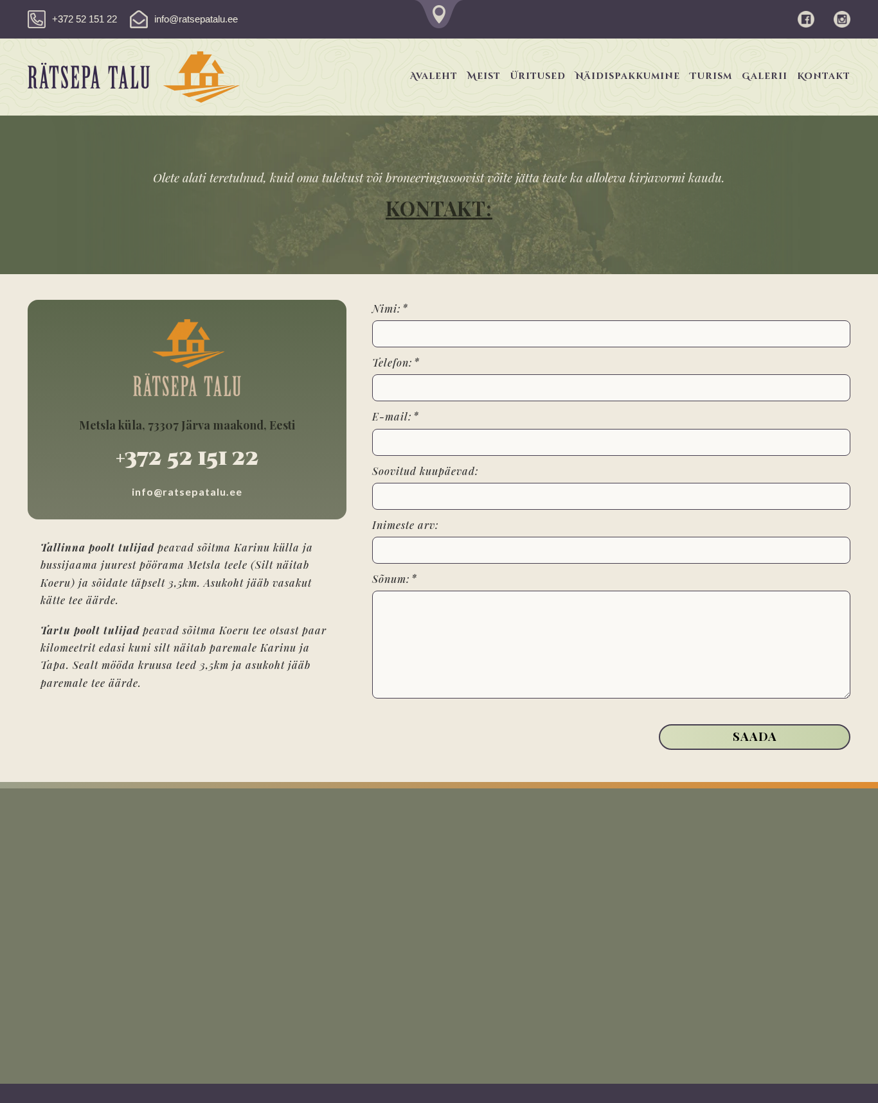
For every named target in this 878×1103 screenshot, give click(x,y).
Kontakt (823, 76)
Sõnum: (391, 579)
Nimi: (386, 308)
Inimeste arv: (405, 525)
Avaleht (434, 76)
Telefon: (392, 362)
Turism (711, 76)
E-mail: (392, 416)
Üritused (538, 76)
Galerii (764, 76)
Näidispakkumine (627, 76)
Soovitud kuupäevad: (425, 471)
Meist (484, 76)
